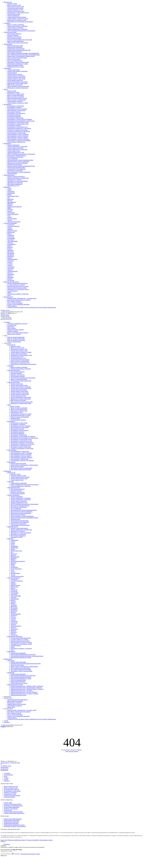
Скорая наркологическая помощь (16, 17)
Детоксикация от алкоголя (14, 74)
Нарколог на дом (12, 3)
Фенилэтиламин (12, 218)
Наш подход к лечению (14, 334)
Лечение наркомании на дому (15, 152)
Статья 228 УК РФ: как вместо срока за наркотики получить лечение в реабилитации (31, 307)
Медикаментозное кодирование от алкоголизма (20, 121)
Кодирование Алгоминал (14, 107)
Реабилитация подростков (11, 822)
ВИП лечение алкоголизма (15, 84)
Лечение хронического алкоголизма (17, 81)
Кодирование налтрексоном (15, 157)
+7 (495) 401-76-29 (6, 766)
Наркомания (7, 143)
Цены (5, 776)
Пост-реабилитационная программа (21, 469)
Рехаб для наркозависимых (15, 60)
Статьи (6, 720)
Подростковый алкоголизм (15, 80)
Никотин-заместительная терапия (16, 288)
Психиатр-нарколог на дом (15, 9)
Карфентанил (11, 193)
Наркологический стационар (15, 329)
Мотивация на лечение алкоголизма (17, 87)
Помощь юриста (12, 306)
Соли (8, 215)
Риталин (9, 262)
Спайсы (9, 217)
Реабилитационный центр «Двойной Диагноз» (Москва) (27, 686)
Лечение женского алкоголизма (16, 78)
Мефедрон (10, 203)
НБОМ (9, 208)
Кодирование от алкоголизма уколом (17, 122)
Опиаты (9, 211)
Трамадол (10, 269)
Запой (5, 89)
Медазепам (10, 251)
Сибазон (9, 265)
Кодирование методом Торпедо (16, 113)
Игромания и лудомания (14, 702)
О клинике (7, 322)
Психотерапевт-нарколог (14, 38)
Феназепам (10, 277)
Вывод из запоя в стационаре (15, 24)
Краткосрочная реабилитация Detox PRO (19, 50)
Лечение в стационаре (10, 792)
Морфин (9, 205)
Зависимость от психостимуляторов (17, 181)
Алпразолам (10, 224)
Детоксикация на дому (13, 14)
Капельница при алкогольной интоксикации (20, 21)
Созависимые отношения (14, 705)
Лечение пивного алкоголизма (16, 75)
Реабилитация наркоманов (14, 47)
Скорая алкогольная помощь (15, 8)
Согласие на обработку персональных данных (39, 840)
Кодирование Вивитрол (14, 116)
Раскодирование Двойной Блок (16, 142)
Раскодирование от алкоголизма (16, 133)
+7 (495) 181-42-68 (6, 311)
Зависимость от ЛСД (13, 185)
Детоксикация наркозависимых (16, 167)
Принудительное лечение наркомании (18, 161)
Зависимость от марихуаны (15, 182)
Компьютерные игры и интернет (16, 704)
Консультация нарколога (14, 33)
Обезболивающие (12, 259)
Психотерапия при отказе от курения (17, 286)
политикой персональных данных (30, 854)
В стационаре (8, 810)
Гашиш (9, 188)
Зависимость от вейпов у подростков (17, 294)
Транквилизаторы (12, 271)
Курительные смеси (13, 196)
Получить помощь (5, 854)
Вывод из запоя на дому (14, 5)
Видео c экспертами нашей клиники (17, 332)
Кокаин (9, 194)
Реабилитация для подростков (15, 48)
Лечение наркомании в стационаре (17, 29)
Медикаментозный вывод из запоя (17, 98)
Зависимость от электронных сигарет (18, 289)
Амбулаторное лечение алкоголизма (17, 42)
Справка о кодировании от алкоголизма (18, 131)
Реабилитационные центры (15, 65)
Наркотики (7, 187)
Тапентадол (10, 268)
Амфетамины (14, 540)
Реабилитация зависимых (14, 51)
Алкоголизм (7, 68)
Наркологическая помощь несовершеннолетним (21, 166)
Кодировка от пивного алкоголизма (17, 130)
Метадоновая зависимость (14, 184)
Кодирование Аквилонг (14, 115)
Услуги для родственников (14, 303)
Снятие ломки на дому (13, 151)
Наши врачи (10, 326)
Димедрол (10, 242)
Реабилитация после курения (15, 66)
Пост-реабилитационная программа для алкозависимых (23, 53)
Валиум (9, 233)
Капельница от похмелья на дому (16, 20)
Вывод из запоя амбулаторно (15, 41)
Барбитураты (11, 232)
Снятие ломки (8, 802)
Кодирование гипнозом (14, 125)
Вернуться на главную (72, 751)
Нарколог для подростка (14, 36)
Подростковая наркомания (11, 807)
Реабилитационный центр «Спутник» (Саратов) (24, 693)
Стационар (7, 23)
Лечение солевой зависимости (16, 176)
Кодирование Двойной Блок (15, 118)
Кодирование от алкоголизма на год (17, 127)
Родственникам (8, 297)
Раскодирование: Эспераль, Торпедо (17, 137)
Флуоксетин (10, 280)
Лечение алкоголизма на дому (15, 11)
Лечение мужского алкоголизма (16, 77)
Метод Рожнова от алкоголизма (16, 110)
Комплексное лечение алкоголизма (17, 83)
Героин (9, 190)
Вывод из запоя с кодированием (16, 100)
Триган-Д (10, 272)
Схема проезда (5, 762)
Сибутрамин (10, 266)
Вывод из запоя (11, 90)
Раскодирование (12, 450)
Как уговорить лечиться (14, 301)
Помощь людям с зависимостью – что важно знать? (21, 298)
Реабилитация (8, 44)
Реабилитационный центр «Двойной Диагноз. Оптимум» (27, 689)
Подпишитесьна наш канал (5, 768)
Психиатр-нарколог (12, 35)
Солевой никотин (12, 291)
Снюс (9, 295)
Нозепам (9, 257)
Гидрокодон (10, 236)
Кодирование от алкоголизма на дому (18, 12)
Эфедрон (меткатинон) (13, 221)
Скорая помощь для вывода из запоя (17, 18)
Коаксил (9, 245)
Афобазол (10, 229)
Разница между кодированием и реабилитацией (21, 56)
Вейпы (9, 292)
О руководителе (11, 325)
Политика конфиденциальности (17, 840)
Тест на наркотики (12, 158)
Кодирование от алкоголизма (15, 106)
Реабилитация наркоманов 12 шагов (17, 63)
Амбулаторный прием (10, 32)
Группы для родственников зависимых (18, 304)
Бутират (13, 541)
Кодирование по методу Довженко (17, 109)
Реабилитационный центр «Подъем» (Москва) (24, 692)
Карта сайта (4, 840)
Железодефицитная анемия (15, 701)
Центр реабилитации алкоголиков (17, 57)
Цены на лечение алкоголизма (16, 338)
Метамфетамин (11, 202)
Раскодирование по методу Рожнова (17, 136)
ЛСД (8, 197)
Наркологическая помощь (14, 164)
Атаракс (9, 227)
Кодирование (8, 104)
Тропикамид (10, 274)
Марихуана (10, 199)
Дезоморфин (10, 191)
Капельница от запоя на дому (15, 6)
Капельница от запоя (13, 92)
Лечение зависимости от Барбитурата (18, 178)
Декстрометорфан (12, 241)
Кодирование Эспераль (14, 112)
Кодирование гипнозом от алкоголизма (22, 442)
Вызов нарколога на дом (11, 786)
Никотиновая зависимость (11, 282)
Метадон (9, 200)
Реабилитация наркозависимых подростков (23, 654)
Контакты (7, 722)
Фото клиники (11, 328)
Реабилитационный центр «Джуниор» (22, 690)
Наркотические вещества (14, 206)
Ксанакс (9, 248)
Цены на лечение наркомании (15, 337)
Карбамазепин (11, 244)
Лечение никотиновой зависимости (17, 283)
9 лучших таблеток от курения (16, 285)
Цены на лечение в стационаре (16, 340)
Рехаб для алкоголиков (13, 59)
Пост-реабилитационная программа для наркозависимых (23, 54)
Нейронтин (10, 256)
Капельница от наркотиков (15, 170)
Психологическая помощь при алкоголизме (19, 39)
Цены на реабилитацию (14, 341)
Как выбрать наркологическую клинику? (19, 300)
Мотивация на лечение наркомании (17, 163)
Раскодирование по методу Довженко (18, 134)
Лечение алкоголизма (13, 69)
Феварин (9, 276)
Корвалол (10, 247)
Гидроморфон (11, 238)
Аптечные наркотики (13, 226)
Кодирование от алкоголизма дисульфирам (19, 119)
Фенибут (9, 279)
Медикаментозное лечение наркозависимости (20, 160)
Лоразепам (10, 250)
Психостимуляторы (12, 214)
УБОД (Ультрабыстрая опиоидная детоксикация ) (21, 30)
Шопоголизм (11, 707)
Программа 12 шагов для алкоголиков (18, 62)
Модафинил (10, 254)
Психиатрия (7, 696)
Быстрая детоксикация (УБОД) (13, 804)
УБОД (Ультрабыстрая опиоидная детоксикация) (21, 154)
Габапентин (10, 235)
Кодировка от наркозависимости (16, 155)
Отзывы (6, 777)
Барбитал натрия (12, 230)
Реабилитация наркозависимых (13, 819)
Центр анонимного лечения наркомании (18, 172)
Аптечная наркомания (10, 223)
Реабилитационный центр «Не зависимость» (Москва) (26, 687)
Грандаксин (10, 239)
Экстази (9, 220)
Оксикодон (10, 260)
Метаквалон (10, 253)
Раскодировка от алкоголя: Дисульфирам (18, 140)
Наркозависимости (9, 175)
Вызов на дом (8, 2)
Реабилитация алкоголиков (15, 45)
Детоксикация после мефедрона (16, 169)
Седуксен (10, 263)
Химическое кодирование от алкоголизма (19, 128)
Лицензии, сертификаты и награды (17, 323)
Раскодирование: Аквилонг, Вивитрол (18, 139)
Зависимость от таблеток (14, 179)
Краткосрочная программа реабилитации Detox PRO (26, 663)
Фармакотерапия (12, 72)
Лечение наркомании (13, 15)
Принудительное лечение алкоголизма (18, 86)
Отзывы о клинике (12, 331)
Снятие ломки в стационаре (15, 27)
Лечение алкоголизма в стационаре (17, 26)
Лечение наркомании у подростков (17, 149)
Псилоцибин (11, 212)
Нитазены (10, 209)
